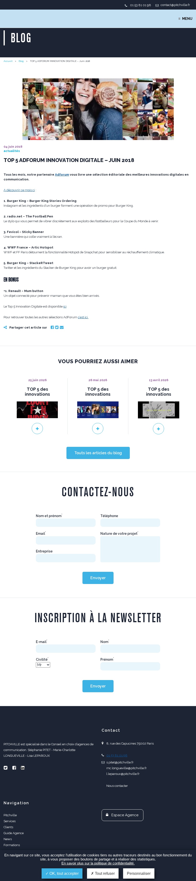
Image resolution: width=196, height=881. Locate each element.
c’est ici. (83, 317)
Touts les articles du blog (98, 453)
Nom (104, 642)
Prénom (107, 659)
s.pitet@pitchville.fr (120, 762)
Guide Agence (14, 833)
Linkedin (23, 768)
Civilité (42, 659)
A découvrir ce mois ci (19, 190)
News (8, 839)
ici (64, 306)
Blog (21, 61)
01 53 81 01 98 (140, 5)
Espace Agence (124, 815)
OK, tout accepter (64, 873)
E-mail (41, 642)
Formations (12, 845)
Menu (187, 19)
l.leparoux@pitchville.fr (123, 774)
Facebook (52, 327)
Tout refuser (104, 873)
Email (62, 327)
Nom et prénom (49, 516)
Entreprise (44, 551)
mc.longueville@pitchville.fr (126, 768)
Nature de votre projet (119, 533)
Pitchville (10, 815)
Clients (8, 827)
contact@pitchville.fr (175, 5)
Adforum (62, 174)
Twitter (57, 327)
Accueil (8, 61)
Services (10, 821)
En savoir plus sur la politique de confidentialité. (98, 863)
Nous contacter (117, 786)
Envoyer (98, 578)
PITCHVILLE (23, 18)
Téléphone (109, 516)
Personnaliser (139, 873)
